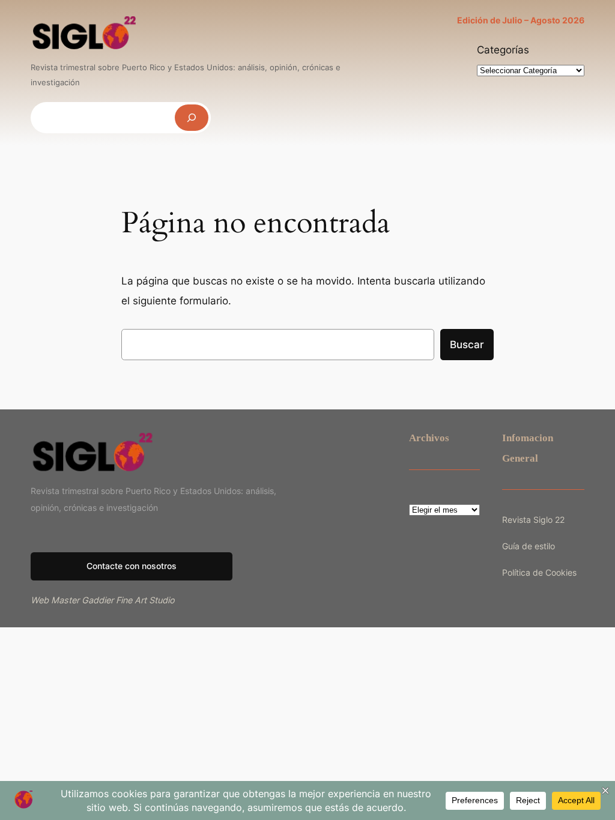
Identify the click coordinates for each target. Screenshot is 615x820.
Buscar (467, 345)
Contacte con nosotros (131, 566)
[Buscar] (191, 117)
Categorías (503, 50)
